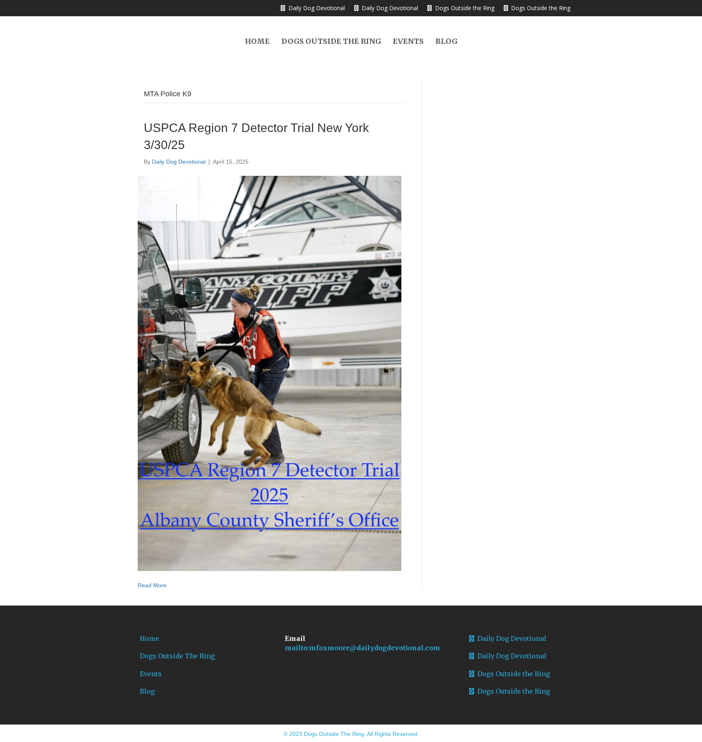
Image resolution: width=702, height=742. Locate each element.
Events (408, 41)
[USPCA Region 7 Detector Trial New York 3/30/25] (269, 373)
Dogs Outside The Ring (331, 41)
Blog (446, 41)
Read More (152, 585)
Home (257, 41)
